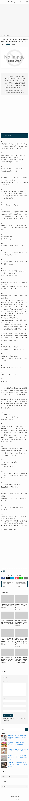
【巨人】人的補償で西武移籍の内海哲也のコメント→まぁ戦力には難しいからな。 (18, 751)
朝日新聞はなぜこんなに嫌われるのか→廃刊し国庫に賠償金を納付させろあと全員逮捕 (18, 737)
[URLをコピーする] (26, 578)
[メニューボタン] (2, 2)
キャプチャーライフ (14, 2)
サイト (4, 708)
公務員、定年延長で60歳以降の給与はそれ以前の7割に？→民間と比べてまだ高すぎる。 (18, 764)
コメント (5, 681)
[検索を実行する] (26, 729)
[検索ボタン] (27, 2)
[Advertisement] (14, 19)
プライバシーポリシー (14, 796)
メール (4, 703)
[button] (3, 578)
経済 (8, 44)
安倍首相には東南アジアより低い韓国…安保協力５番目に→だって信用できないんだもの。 (18, 757)
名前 (4, 698)
